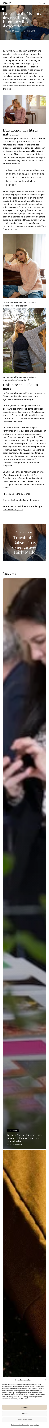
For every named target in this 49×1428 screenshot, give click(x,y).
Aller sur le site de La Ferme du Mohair (21, 500)
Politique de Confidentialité (20, 1425)
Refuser (24, 1414)
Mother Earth (29, 31)
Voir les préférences (24, 1420)
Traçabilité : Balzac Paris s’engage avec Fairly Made (24, 542)
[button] (3, 9)
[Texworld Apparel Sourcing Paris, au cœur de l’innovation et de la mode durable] (24, 864)
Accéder (24, 1407)
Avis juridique (34, 1425)
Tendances (13, 1131)
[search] (40, 2)
